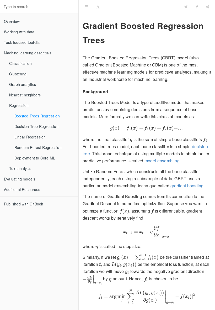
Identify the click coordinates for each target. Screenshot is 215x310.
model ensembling (162, 161)
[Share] (207, 6)
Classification (20, 63)
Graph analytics (22, 84)
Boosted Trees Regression (37, 115)
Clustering (17, 73)
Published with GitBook (23, 203)
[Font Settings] (98, 6)
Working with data (19, 31)
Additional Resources (22, 189)
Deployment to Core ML (34, 158)
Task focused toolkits (22, 42)
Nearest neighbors (25, 94)
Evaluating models (19, 179)
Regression (19, 105)
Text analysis (20, 168)
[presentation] (147, 128)
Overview (12, 21)
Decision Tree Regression (36, 126)
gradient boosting (186, 186)
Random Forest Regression (38, 147)
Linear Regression (30, 137)
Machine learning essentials (27, 52)
